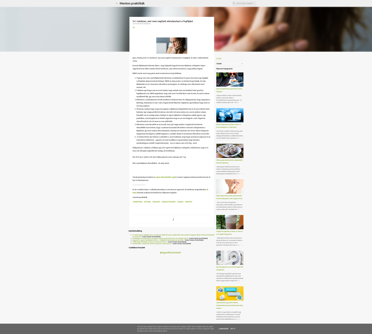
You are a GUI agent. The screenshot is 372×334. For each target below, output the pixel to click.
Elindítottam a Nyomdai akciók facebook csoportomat (152, 243)
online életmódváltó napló (165, 177)
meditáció (188, 201)
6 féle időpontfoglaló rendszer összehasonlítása (149, 242)
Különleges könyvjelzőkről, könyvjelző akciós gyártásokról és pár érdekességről (160, 238)
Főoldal (218, 58)
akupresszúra (137, 201)
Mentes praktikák (132, 3)
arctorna (147, 201)
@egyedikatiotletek (170, 252)
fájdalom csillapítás (168, 201)
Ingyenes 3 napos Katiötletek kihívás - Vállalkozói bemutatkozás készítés (158, 240)
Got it (232, 329)
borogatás (156, 201)
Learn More (223, 329)
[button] (134, 27)
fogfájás (180, 201)
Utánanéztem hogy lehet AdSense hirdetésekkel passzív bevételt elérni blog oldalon (229, 305)
